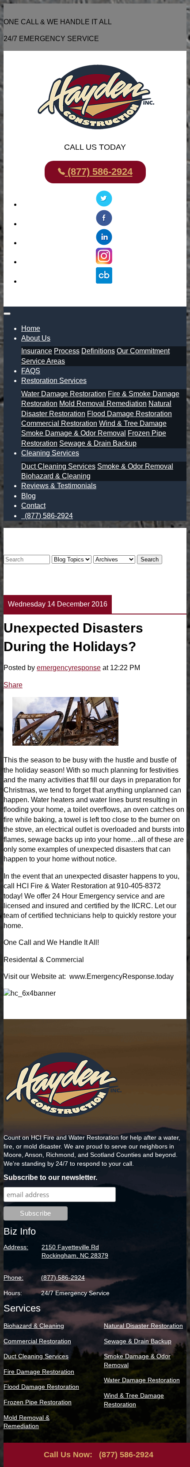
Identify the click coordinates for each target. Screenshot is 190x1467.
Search (150, 559)
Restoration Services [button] (54, 380)
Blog (28, 496)
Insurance (36, 351)
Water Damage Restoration (63, 394)
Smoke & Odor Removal (135, 466)
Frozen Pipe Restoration (38, 1402)
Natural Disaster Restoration (143, 1325)
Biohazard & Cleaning (56, 476)
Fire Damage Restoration (39, 1371)
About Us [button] (35, 338)
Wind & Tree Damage (133, 423)
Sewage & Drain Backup (98, 443)
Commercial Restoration (59, 423)
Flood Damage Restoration (129, 413)
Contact (33, 505)
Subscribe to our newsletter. (50, 1177)
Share (13, 685)
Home (30, 328)
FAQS (30, 371)
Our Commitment (143, 351)
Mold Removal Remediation (103, 403)
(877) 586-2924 (99, 171)
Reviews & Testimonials (58, 485)
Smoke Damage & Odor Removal (73, 433)
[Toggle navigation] (7, 313)
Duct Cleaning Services (58, 466)
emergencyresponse (69, 667)
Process (67, 351)
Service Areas (43, 361)
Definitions (98, 351)
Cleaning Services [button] (50, 453)
